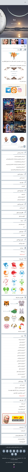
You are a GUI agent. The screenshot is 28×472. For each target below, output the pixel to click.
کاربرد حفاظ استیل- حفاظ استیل (19, 393)
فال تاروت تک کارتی (21, 350)
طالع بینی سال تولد (21, 331)
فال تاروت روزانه (22, 339)
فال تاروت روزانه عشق (21, 371)
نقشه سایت (8, 462)
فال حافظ (23, 404)
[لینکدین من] (12, 454)
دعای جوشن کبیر (14, 71)
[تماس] (10, 451)
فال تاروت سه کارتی (21, 353)
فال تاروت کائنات (22, 347)
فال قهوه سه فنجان (21, 197)
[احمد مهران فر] (22, 42)
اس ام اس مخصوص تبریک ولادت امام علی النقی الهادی (15, 159)
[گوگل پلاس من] (4, 451)
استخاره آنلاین (22, 178)
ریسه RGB (23, 252)
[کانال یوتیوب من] (15, 454)
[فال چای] (20, 127)
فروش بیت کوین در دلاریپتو (20, 388)
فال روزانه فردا (22, 442)
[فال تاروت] (20, 104)
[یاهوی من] (24, 451)
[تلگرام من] (20, 451)
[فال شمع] (8, 116)
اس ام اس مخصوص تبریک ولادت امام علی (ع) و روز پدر (15, 164)
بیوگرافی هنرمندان (21, 439)
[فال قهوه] (20, 116)
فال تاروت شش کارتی (21, 361)
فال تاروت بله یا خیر (21, 374)
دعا (14, 20)
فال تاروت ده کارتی (21, 366)
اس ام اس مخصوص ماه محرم (20, 156)
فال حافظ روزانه (22, 406)
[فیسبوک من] (17, 451)
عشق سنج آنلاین (22, 243)
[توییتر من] (7, 451)
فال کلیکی (23, 235)
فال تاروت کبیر (22, 342)
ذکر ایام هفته (14, 75)
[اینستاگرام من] (14, 451)
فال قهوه (23, 194)
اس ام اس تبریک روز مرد (20, 167)
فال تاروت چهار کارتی (21, 355)
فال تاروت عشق (22, 369)
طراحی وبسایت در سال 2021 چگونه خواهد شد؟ (16, 390)
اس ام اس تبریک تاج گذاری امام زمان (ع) (18, 170)
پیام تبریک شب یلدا (21, 412)
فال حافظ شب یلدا (21, 409)
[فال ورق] (8, 127)
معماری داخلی (22, 385)
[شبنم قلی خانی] (6, 42)
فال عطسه (23, 431)
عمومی (19, 147)
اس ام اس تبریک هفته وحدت (20, 162)
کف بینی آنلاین (22, 208)
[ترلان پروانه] (14, 42)
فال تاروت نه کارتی (21, 363)
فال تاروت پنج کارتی (21, 358)
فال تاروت (23, 377)
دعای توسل (14, 73)
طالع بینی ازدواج (22, 216)
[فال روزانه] (8, 104)
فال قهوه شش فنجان (21, 200)
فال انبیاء (23, 186)
